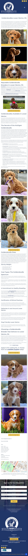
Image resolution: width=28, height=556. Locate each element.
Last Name (14, 489)
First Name (14, 485)
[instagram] (24, 1)
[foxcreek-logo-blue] (9, 2)
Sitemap (10, 554)
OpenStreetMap (25, 471)
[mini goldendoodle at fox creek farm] (14, 29)
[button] (14, 466)
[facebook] (22, 1)
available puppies (13, 349)
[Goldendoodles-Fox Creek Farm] (14, 64)
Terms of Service (14, 554)
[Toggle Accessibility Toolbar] (26, 554)
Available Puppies (15, 345)
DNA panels (12, 291)
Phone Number (14, 496)
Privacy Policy (18, 554)
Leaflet (22, 471)
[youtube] (26, 1)
